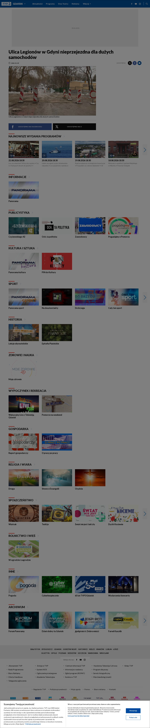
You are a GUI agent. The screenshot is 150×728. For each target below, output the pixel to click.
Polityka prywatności (33, 724)
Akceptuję (133, 711)
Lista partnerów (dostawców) (78, 716)
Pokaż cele (133, 717)
